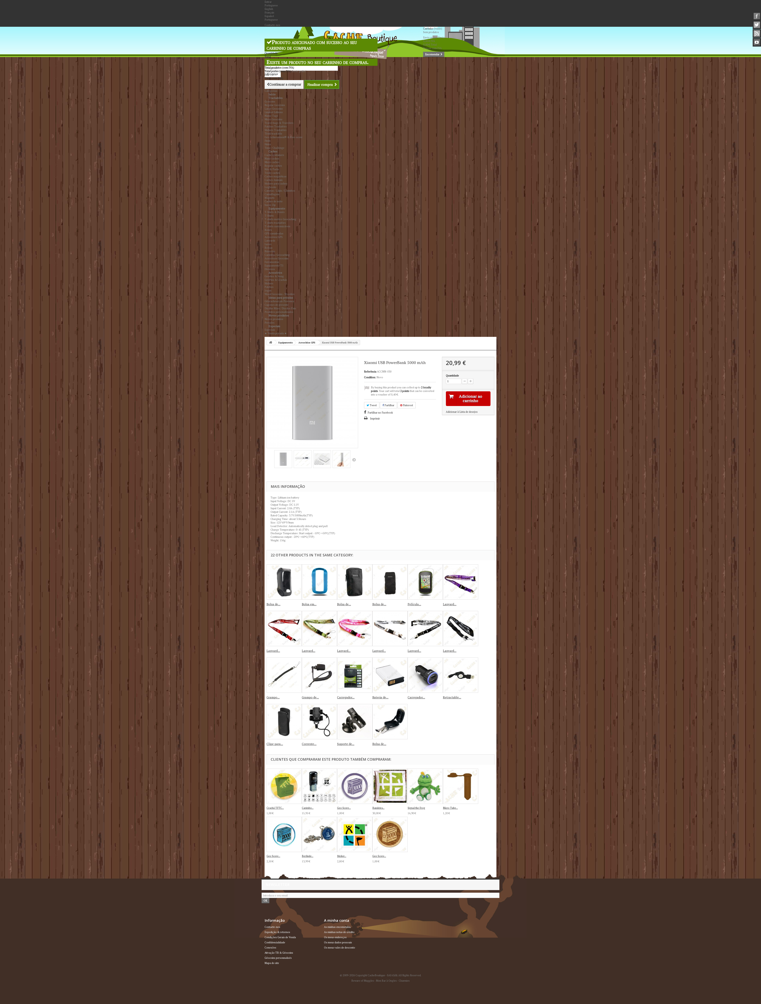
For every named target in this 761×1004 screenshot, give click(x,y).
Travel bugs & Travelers (279, 123)
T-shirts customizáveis (277, 226)
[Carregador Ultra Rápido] (354, 675)
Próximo (354, 460)
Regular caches (273, 165)
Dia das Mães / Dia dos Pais (280, 308)
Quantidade (452, 375)
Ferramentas (272, 262)
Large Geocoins (274, 108)
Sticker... (341, 856)
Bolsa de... (273, 604)
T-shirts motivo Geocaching (280, 219)
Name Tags (271, 115)
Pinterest (407, 405)
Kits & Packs (272, 169)
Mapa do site (272, 963)
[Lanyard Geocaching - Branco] (390, 628)
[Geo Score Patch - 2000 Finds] (284, 834)
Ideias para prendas (281, 297)
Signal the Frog (416, 808)
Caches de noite (274, 201)
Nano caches (272, 158)
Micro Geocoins (273, 119)
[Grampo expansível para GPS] (284, 675)
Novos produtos (279, 315)
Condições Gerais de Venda (280, 937)
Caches (273, 151)
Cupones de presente (277, 305)
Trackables (276, 98)
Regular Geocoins (275, 105)
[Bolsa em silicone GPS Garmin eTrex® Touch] (319, 582)
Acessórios (275, 272)
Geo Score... (344, 808)
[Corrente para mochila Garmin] (319, 721)
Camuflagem (272, 194)
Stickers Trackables (276, 130)
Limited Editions (274, 112)
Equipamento (277, 208)
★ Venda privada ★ (276, 333)
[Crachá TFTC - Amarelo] (284, 786)
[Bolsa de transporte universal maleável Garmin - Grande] (390, 582)
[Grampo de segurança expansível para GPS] (319, 675)
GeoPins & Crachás (276, 280)
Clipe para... (275, 744)
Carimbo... (308, 808)
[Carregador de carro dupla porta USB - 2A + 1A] (425, 675)
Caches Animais (274, 180)
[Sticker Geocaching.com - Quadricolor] (354, 834)
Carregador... (346, 697)
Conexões (270, 947)
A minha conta (336, 920)
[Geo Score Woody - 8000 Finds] (390, 834)
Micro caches (272, 162)
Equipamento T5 (274, 265)
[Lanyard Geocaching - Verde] (319, 628)
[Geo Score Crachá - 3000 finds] (354, 786)
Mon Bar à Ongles (386, 980)
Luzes (268, 244)
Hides (268, 144)
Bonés (268, 230)
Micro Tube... (450, 808)
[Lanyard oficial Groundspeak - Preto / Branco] (460, 628)
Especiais (274, 326)
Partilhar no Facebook (380, 412)
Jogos (268, 290)
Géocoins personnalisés (278, 958)
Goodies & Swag (274, 276)
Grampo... (273, 697)
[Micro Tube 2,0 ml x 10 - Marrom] (460, 786)
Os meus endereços (335, 937)
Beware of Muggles (362, 980)
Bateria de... (380, 697)
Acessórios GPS (274, 237)
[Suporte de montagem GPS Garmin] (354, 721)
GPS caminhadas (274, 233)
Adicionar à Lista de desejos (462, 412)
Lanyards (270, 240)
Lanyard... (449, 604)
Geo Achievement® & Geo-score (283, 137)
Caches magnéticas (276, 176)
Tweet (373, 405)
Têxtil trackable (273, 133)
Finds (268, 140)
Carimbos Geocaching (277, 255)
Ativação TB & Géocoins (279, 952)
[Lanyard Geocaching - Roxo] (460, 582)
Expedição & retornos (277, 932)
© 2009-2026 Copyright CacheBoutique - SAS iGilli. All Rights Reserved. (380, 975)
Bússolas (270, 251)
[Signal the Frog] (425, 786)
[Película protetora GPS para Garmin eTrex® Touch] (425, 582)
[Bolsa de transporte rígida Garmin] (390, 721)
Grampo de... (310, 697)
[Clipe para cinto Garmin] (284, 721)
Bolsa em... (309, 604)
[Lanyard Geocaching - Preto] (425, 628)
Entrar (268, 2)
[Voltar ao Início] (270, 342)
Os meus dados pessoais (338, 942)
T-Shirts (269, 215)
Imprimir (375, 418)
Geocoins (270, 101)
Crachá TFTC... (275, 808)
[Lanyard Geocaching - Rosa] (354, 628)
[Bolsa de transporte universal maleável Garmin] (354, 582)
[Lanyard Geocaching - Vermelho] (284, 628)
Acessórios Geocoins (277, 258)
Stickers (269, 283)
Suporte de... (345, 744)
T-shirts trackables (275, 222)
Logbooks (270, 187)
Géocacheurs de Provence (279, 301)
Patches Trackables (276, 126)
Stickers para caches (276, 183)
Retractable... (452, 697)
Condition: (370, 377)
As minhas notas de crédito (339, 932)
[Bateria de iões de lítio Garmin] (390, 675)
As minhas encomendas (337, 927)
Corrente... (309, 744)
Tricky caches (272, 173)
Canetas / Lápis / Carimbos (280, 190)
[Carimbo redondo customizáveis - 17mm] (319, 786)
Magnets (269, 198)
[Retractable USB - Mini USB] (460, 675)
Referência (370, 371)
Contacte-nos (272, 25)
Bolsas (268, 247)
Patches (269, 287)
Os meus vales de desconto (339, 947)
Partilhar (389, 405)
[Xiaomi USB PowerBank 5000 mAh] (283, 459)
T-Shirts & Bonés (275, 212)
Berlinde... (307, 856)
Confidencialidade (275, 942)
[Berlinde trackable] (319, 834)
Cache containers (274, 155)
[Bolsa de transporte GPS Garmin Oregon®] (284, 582)
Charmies (404, 980)
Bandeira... (378, 808)
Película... (414, 604)
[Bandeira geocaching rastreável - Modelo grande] (390, 786)
